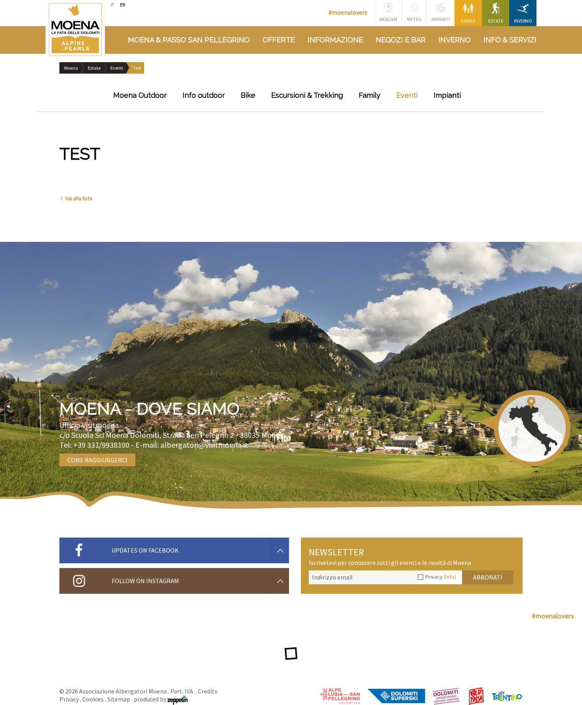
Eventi (116, 68)
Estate (495, 21)
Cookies (93, 699)
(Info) (450, 576)
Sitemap (118, 699)
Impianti (441, 19)
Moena (71, 68)
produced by (150, 699)
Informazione (335, 40)
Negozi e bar (401, 40)
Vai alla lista (78, 198)
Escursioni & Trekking (307, 95)
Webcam (388, 19)
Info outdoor (204, 95)
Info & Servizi (509, 40)
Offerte (278, 40)
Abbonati (487, 577)
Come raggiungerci (97, 460)
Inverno (523, 21)
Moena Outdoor (140, 95)
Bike (248, 95)
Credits (207, 691)
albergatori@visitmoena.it (204, 445)
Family (468, 21)
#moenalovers (348, 12)
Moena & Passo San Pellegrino (189, 40)
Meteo (414, 19)
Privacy (440, 576)
